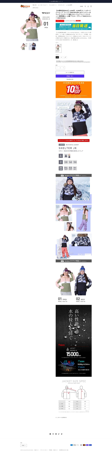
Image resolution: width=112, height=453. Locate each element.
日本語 (81, 6)
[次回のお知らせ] (77, 1)
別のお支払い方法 (70, 79)
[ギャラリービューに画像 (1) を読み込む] (24, 46)
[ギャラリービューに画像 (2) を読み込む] (32, 46)
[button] (42, 5)
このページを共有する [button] (62, 417)
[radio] (59, 48)
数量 (56, 65)
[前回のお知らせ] (34, 1)
